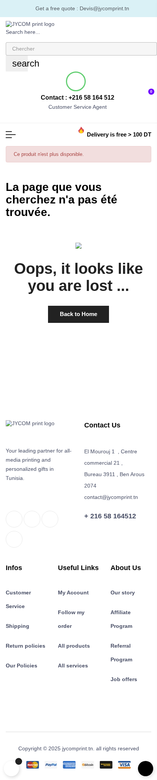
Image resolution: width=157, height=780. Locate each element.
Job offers (124, 679)
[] (11, 768)
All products (74, 646)
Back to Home (78, 314)
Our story (123, 592)
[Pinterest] (14, 539)
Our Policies (21, 665)
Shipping (17, 626)
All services (73, 665)
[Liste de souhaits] (136, 91)
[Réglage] (124, 92)
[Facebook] (14, 519)
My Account (73, 592)
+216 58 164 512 (91, 97)
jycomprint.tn (77, 748)
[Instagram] (50, 519)
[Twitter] (32, 519)
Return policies (25, 646)
